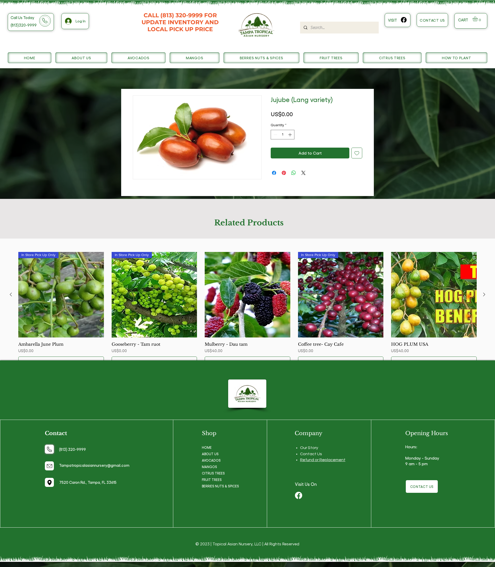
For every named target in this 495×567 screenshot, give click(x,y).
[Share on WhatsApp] (294, 173)
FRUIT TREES (212, 479)
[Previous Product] (11, 294)
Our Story (309, 448)
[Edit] (49, 449)
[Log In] (68, 21)
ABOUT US (210, 454)
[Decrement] (274, 134)
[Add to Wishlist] (356, 153)
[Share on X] (303, 173)
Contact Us (311, 454)
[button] (478, 18)
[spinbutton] (282, 134)
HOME (207, 447)
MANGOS (209, 467)
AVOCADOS (211, 460)
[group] (247, 309)
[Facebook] (404, 20)
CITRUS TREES (213, 473)
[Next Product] (484, 294)
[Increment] (290, 134)
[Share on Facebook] (274, 173)
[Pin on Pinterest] (284, 173)
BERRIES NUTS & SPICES (220, 486)
